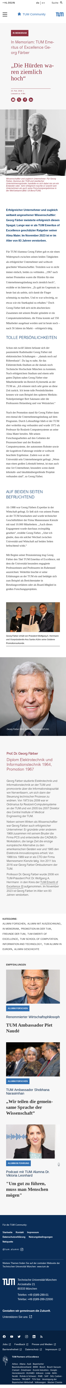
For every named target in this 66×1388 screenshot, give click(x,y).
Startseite (7, 1232)
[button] (13, 100)
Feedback (19, 1344)
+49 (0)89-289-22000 (40, 1299)
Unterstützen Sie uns (15, 1316)
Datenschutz (32, 1349)
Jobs (5, 1344)
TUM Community (34, 14)
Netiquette (8, 1241)
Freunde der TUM (14, 933)
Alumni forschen (14, 923)
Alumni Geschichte (26, 949)
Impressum (33, 1232)
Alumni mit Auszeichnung (44, 923)
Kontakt (20, 1232)
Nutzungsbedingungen (41, 1237)
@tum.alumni (11, 1249)
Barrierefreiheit (10, 1349)
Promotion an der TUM (36, 928)
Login (10, 2)
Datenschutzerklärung (14, 1237)
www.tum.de (43, 1266)
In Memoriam (11, 928)
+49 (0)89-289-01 (38, 1294)
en (43, 2)
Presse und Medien (42, 1344)
